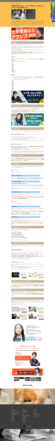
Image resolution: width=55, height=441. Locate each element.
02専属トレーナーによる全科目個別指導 (16, 412)
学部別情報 (24, 418)
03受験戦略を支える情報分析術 (15, 413)
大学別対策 (24, 417)
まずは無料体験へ (27, 400)
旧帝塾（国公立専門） (25, 410)
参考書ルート (24, 420)
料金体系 (13, 415)
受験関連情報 (35, 410)
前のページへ (24, 385)
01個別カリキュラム (14, 411)
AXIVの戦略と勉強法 (14, 414)
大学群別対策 (24, 419)
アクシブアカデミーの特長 (14, 410)
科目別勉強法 (24, 416)
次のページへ (30, 385)
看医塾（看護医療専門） (25, 411)
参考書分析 (24, 421)
